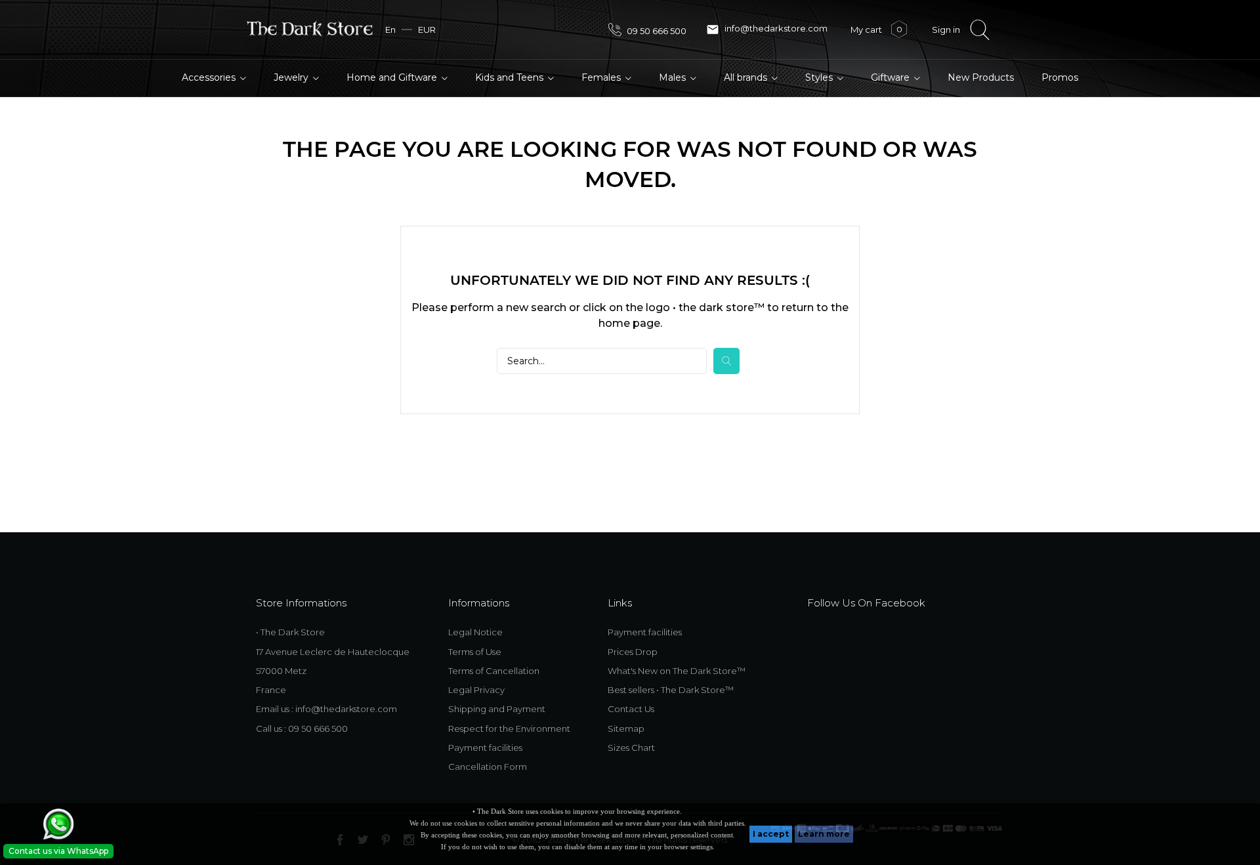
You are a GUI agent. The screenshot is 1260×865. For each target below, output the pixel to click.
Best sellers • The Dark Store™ (671, 690)
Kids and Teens (510, 77)
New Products (981, 77)
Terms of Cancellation (493, 670)
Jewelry (292, 77)
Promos (1059, 77)
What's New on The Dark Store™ (677, 670)
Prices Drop (633, 651)
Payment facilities (485, 747)
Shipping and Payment (496, 709)
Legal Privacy (476, 690)
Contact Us (631, 709)
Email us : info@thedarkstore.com (326, 709)
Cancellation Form (487, 766)
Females (602, 77)
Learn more (824, 834)
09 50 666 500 (655, 31)
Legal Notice (475, 632)
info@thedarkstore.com (767, 29)
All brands (747, 77)
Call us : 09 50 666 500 (302, 728)
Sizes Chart (631, 747)
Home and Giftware (393, 77)
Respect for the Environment (509, 728)
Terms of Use (474, 651)
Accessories (210, 77)
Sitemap (626, 728)
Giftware (891, 77)
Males (673, 77)
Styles (820, 77)
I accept (771, 834)
